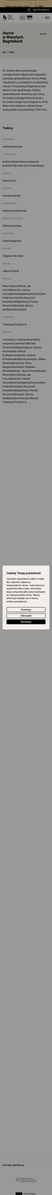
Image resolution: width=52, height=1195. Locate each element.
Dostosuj (26, 609)
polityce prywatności (16, 601)
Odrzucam (26, 616)
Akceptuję (26, 622)
